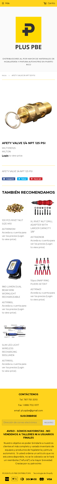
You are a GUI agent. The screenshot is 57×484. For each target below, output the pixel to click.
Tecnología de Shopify (43, 473)
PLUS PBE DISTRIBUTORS (20, 473)
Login (5, 155)
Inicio (4, 75)
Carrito (51, 3)
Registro (48, 422)
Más (7, 3)
